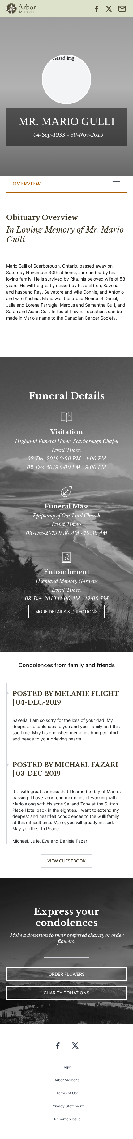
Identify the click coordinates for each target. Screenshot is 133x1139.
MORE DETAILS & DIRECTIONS (66, 611)
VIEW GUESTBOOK (66, 860)
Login (66, 1067)
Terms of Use (67, 1093)
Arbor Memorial (67, 1080)
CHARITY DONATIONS (66, 992)
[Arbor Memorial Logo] (21, 8)
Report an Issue (67, 1119)
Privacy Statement (67, 1106)
